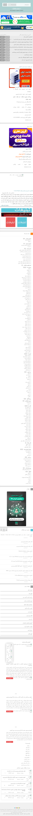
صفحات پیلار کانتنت (28, 54)
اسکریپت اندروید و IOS (26, 277)
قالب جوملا (28, 427)
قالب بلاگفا (28, 444)
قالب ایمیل (28, 424)
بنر (29, 475)
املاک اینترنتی (27, 287)
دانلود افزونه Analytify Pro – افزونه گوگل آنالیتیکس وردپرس (21, 565)
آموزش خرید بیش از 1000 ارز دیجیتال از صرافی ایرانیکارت (15, 795)
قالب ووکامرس (27, 436)
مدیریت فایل (27, 328)
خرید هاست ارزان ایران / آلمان (25, 66)
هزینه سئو (30, 590)
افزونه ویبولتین (27, 366)
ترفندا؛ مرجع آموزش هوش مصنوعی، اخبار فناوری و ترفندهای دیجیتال (18, 42)
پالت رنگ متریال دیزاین (25, 763)
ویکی (29, 341)
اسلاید (29, 373)
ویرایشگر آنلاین (27, 340)
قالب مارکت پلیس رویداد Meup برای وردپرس (24, 546)
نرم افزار (29, 457)
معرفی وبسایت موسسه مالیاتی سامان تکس (23, 44)
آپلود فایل (30, 633)
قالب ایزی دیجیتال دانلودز (25, 423)
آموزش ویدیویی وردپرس (25, 245)
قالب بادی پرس (27, 426)
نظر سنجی (28, 335)
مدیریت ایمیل (27, 322)
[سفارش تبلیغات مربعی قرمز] (10, 226)
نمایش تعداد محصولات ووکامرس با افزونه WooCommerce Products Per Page (13, 790)
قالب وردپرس (27, 434)
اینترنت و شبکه (27, 463)
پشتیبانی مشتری (27, 344)
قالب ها (29, 405)
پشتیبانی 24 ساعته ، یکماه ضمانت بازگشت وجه (22, 108)
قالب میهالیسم (27, 432)
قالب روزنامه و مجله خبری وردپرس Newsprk (24, 580)
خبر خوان (28, 300)
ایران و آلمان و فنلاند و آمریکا (25, 159)
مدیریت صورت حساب (26, 327)
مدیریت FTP (27, 465)
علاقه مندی (28, 315)
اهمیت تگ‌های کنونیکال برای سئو (25, 57)
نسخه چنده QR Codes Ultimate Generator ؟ (23, 49)
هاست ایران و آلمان (27, 151)
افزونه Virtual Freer (26, 356)
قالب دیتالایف (27, 429)
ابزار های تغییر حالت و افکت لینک (24, 261)
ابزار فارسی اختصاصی (26, 257)
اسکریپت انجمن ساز (28, 36)
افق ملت (30, 593)
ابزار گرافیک (28, 461)
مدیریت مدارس (27, 329)
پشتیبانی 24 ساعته (27, 161)
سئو (29, 453)
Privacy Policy (23, 809)
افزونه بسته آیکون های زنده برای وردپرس (18, 783)
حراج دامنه (30, 630)
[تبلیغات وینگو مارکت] (16, 525)
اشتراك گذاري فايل (26, 284)
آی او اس (28, 402)
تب (29, 380)
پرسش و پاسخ (27, 343)
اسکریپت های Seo (27, 280)
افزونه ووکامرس (27, 365)
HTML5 (28, 270)
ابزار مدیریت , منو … (26, 258)
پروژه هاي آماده (28, 468)
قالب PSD (28, 417)
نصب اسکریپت (26, 759)
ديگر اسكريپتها (5, 192)
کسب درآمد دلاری (28, 608)
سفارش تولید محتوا (28, 604)
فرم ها (29, 316)
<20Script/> (16, 9)
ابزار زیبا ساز (27, 253)
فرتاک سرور (29, 126)
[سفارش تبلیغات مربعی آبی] (22, 226)
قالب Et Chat (27, 408)
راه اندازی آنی (28, 104)
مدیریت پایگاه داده (26, 331)
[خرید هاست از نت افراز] (16, 216)
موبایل (29, 395)
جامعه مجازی (27, 295)
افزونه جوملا (27, 359)
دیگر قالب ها (27, 407)
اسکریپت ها (11, 192)
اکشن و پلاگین (27, 474)
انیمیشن (28, 379)
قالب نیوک (28, 433)
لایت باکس (28, 390)
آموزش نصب (27, 450)
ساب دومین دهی (27, 312)
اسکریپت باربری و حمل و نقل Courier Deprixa (23, 190)
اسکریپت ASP (27, 276)
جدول (29, 385)
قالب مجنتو (28, 430)
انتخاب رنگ (28, 377)
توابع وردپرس (27, 757)
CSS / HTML (27, 240)
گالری (29, 396)
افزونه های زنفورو (27, 362)
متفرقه (28, 392)
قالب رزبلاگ (28, 445)
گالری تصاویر (27, 351)
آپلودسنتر (28, 273)
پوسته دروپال (27, 439)
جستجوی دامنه (27, 297)
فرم (29, 389)
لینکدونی (28, 319)
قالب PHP (28, 414)
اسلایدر (28, 274)
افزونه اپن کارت (27, 358)
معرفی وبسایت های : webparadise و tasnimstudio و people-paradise (18, 47)
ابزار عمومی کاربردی (26, 255)
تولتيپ (29, 383)
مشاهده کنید (9, 678)
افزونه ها (29, 353)
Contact (15, 809)
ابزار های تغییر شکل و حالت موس (24, 263)
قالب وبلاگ (29, 442)
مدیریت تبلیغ (27, 324)
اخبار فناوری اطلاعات (27, 265)
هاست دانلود (5, 813)
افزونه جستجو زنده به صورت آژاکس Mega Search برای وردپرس (14, 777)
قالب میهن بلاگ (27, 447)
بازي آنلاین (28, 292)
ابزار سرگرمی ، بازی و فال (25, 254)
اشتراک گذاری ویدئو (26, 286)
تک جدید (30, 619)
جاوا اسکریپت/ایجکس (26, 296)
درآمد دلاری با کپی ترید (27, 597)
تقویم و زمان (27, 382)
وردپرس (28, 455)
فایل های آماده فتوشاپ (26, 477)
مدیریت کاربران (27, 332)
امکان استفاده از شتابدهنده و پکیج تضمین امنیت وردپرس (22, 113)
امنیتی (29, 289)
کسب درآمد (28, 348)
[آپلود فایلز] (16, 18)
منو (29, 393)
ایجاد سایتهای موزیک (26, 290)
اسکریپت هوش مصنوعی (25, 283)
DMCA (18, 809)
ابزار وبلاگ (27, 751)
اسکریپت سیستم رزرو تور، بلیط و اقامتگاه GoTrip (23, 575)
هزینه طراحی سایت (28, 600)
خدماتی (28, 305)
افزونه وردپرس (27, 364)
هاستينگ (28, 337)
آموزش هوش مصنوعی (27, 622)
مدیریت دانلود (27, 325)
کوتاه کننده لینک (27, 350)
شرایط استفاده (26, 761)
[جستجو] (5, 4)
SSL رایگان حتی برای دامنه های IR (24, 102)
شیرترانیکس (28, 369)
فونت (29, 478)
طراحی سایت (27, 464)
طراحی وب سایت (27, 813)
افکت (29, 376)
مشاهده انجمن (3, 34)
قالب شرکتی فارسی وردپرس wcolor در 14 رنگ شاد (16, 771)
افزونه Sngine (27, 355)
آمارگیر (28, 271)
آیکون (29, 473)
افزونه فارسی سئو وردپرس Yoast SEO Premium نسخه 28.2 (21, 561)
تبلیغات (28, 745)
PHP (29, 241)
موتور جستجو (27, 334)
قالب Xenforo (27, 420)
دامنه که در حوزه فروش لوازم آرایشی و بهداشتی (22, 52)
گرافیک (30, 471)
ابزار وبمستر (29, 248)
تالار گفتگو (28, 293)
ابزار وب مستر (27, 460)
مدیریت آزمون (27, 321)
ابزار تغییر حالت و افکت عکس (24, 250)
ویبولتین (28, 437)
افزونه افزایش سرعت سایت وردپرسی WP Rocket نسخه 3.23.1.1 (20, 556)
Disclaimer (31, 809)
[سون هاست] (16, 23)
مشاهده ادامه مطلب (5, 205)
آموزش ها (28, 452)
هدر (29, 480)
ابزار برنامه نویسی (26, 458)
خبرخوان (28, 386)
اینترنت (28, 246)
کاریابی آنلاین (27, 347)
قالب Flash (28, 410)
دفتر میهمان (28, 308)
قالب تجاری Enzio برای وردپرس (26, 541)
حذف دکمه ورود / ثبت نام (27, 60)
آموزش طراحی (28, 238)
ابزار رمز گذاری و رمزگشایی (25, 251)
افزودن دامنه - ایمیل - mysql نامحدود (23, 94)
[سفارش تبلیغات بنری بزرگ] (16, 211)
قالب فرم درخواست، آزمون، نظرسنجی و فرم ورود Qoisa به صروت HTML (19, 570)
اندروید (28, 403)
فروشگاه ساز (27, 318)
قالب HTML (27, 413)
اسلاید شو (28, 374)
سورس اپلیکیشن (28, 400)
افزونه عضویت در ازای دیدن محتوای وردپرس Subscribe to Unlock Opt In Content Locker (16, 535)
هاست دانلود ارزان (28, 626)
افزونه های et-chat (26, 361)
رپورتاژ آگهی (29, 398)
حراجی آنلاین (27, 299)
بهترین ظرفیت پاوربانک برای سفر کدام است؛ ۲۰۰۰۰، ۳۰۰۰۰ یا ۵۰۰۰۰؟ (17, 39)
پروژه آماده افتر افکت (26, 469)
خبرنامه (28, 302)
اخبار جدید (30, 611)
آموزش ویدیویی (28, 243)
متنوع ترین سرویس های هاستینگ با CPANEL (22, 90)
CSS (29, 268)
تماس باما (27, 749)
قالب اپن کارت (27, 421)
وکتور (29, 481)
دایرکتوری (28, 306)
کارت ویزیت (28, 483)
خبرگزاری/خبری (27, 303)
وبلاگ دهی (28, 338)
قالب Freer (28, 411)
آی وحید (21, 813)
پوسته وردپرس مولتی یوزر (25, 440)
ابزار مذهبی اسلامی (26, 260)
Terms (27, 809)
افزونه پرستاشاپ (27, 368)
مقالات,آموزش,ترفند (27, 449)
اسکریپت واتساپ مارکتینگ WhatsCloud (25, 551)
